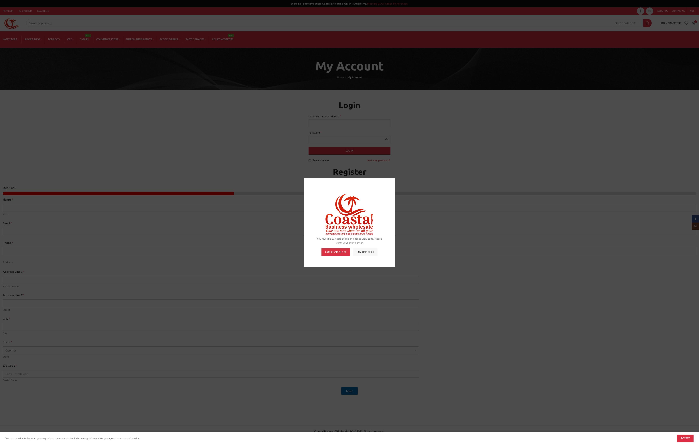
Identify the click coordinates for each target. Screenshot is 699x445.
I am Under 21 (365, 252)
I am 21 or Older (335, 252)
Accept (685, 438)
